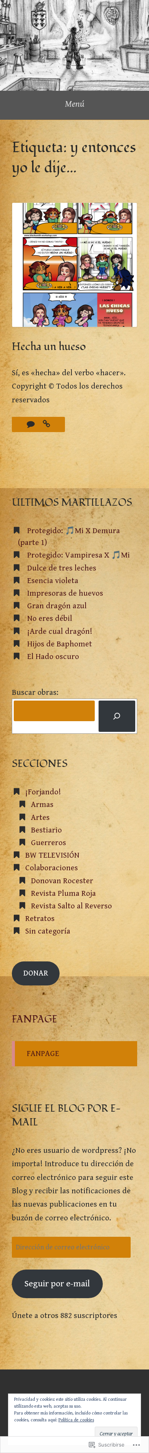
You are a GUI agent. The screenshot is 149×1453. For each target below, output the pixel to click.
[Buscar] (117, 716)
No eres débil (49, 618)
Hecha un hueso (49, 346)
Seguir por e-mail (57, 1284)
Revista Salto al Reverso (71, 906)
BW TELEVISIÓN (52, 855)
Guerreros (48, 842)
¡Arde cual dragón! (59, 631)
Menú (74, 104)
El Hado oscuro (53, 656)
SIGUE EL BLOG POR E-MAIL (66, 1115)
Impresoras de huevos (65, 593)
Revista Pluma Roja (63, 893)
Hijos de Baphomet (59, 644)
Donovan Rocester (62, 881)
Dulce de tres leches (61, 568)
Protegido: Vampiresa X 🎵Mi (78, 555)
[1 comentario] (32, 424)
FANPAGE (34, 1019)
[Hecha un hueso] (46, 424)
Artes (40, 817)
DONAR (35, 973)
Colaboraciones (51, 868)
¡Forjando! (43, 792)
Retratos (40, 918)
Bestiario (46, 830)
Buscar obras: (35, 692)
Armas (42, 804)
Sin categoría (47, 931)
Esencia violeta (52, 580)
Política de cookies (76, 1420)
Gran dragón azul (57, 606)
